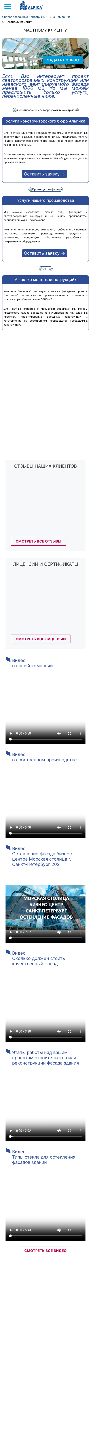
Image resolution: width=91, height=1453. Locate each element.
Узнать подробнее (40, 428)
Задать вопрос (63, 60)
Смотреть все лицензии (41, 639)
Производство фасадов (67, 1300)
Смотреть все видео (45, 1250)
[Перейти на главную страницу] (31, 5)
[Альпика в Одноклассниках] (84, 1442)
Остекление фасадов (57, 1291)
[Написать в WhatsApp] (86, 7)
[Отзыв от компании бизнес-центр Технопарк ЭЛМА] (43, 503)
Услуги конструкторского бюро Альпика (45, 121)
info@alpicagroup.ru (61, 1322)
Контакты (72, 1309)
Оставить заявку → (44, 174)
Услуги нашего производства (45, 200)
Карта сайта (20, 1322)
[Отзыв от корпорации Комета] (43, 533)
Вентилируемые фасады (24, 1300)
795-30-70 (46, 1357)
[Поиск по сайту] (77, 7)
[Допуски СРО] (43, 601)
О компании (26, 1291)
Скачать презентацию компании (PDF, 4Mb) (30, 1409)
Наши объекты (22, 1309)
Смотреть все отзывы (38, 541)
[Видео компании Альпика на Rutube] (32, 1442)
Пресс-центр (49, 1309)
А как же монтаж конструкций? (45, 279)
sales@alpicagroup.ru (38, 1326)
